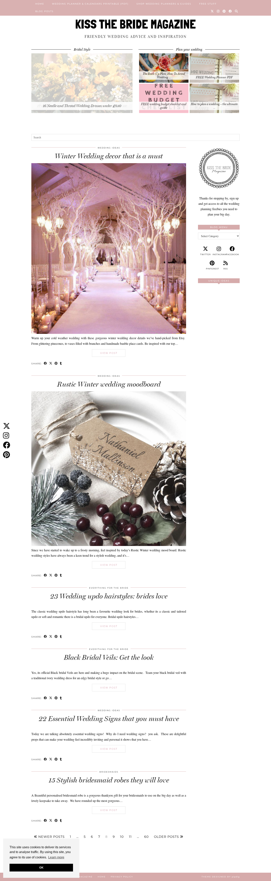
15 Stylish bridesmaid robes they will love (109, 780)
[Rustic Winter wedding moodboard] (108, 545)
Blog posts (44, 11)
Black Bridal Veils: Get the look (109, 657)
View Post (108, 352)
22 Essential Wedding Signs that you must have (109, 718)
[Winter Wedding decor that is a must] (108, 332)
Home (39, 3)
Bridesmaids (108, 772)
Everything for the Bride (109, 588)
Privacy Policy (122, 876)
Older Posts (167, 837)
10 (122, 837)
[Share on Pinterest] (56, 364)
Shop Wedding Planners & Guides (163, 3)
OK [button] (41, 867)
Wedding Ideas (109, 148)
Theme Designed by (221, 876)
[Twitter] (212, 11)
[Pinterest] (224, 11)
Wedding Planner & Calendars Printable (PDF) (90, 3)
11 (130, 837)
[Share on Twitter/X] (51, 364)
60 (146, 837)
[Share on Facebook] (45, 364)
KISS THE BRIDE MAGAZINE (135, 24)
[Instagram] (218, 11)
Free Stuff (208, 3)
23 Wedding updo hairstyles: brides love (108, 596)
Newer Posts (51, 837)
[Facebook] (230, 11)
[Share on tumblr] (61, 364)
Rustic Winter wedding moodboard (108, 384)
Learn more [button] (56, 857)
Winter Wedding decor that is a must (109, 156)
